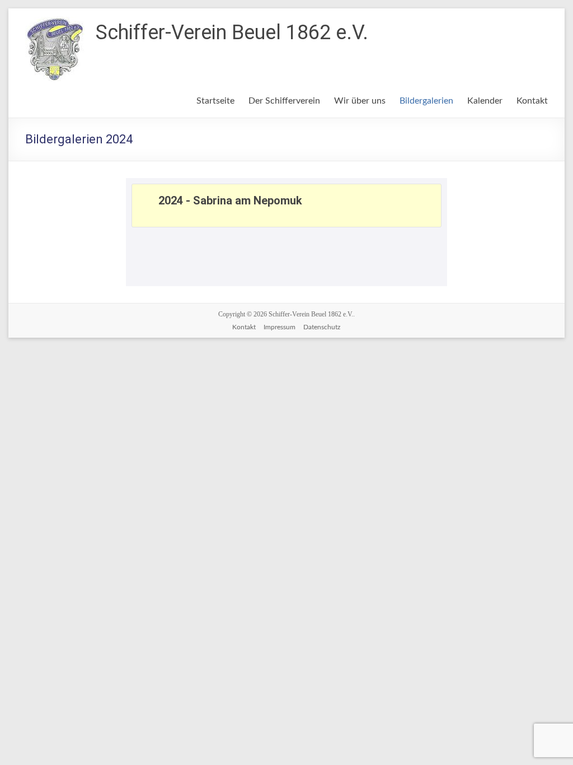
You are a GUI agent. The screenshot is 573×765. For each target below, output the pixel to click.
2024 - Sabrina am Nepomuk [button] (230, 200)
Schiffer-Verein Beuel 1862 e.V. (232, 32)
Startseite (215, 100)
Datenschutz (321, 327)
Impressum (279, 327)
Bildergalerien (426, 100)
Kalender (484, 100)
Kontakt (532, 100)
